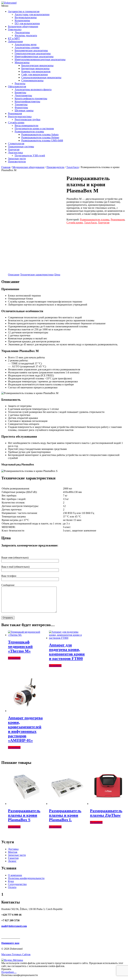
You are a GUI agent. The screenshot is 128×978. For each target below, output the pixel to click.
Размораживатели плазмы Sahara (39, 134)
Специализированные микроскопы (41, 77)
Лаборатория (15, 41)
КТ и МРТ (14, 38)
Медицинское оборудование (28, 167)
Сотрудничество (17, 884)
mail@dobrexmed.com (14, 926)
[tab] (14, 274)
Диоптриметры (23, 95)
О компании (15, 875)
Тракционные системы (21, 146)
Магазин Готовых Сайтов (15, 954)
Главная (5, 167)
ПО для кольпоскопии (27, 23)
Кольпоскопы (22, 20)
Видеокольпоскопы (26, 17)
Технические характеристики (37, 274)
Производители (17, 161)
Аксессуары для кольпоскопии (32, 14)
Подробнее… (8, 972)
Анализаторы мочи (25, 44)
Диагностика (15, 152)
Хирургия (13, 149)
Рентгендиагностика (20, 116)
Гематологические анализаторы (33, 53)
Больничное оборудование (23, 26)
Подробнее (14, 658)
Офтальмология (17, 86)
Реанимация (15, 113)
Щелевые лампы (24, 110)
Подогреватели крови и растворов (34, 128)
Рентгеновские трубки (27, 119)
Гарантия (13, 858)
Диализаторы (22, 32)
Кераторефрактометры (27, 101)
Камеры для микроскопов (35, 71)
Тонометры (21, 104)
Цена (57, 274)
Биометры (20, 92)
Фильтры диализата (26, 35)
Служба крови (16, 122)
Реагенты (20, 83)
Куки (11, 881)
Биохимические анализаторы (31, 50)
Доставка (13, 849)
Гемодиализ (14, 29)
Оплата (12, 887)
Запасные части (17, 158)
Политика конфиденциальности (26, 878)
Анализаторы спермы (27, 47)
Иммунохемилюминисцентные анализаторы (40, 59)
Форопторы (21, 107)
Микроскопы (22, 62)
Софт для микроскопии (34, 74)
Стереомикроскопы (32, 80)
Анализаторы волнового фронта (33, 89)
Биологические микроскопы (37, 65)
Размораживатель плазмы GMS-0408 (42, 140)
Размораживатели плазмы (29, 131)
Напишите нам (10, 943)
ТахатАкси (72, 167)
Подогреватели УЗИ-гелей (30, 155)
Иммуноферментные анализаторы (34, 56)
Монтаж (12, 852)
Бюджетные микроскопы (35, 68)
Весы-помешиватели (26, 125)
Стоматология (16, 143)
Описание (14, 274)
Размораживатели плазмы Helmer (40, 137)
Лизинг (12, 861)
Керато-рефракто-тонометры (31, 98)
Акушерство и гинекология (23, 11)
